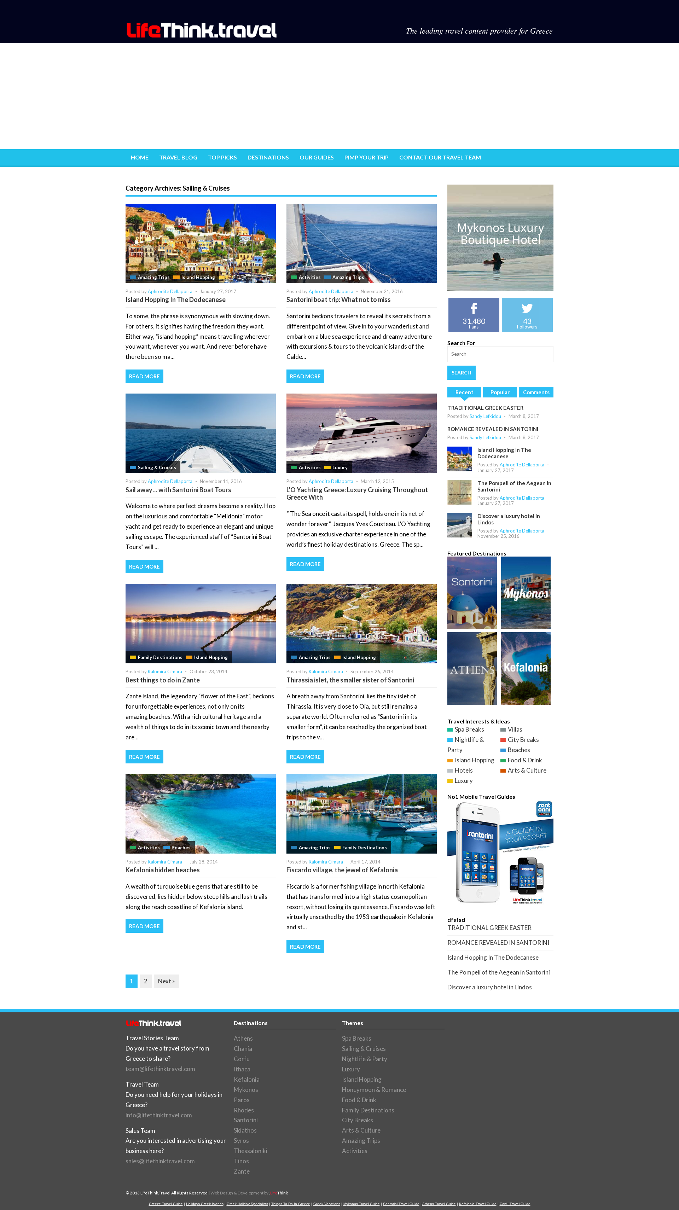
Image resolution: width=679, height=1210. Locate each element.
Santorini (246, 1120)
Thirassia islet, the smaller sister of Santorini (350, 680)
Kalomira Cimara (165, 671)
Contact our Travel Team (440, 157)
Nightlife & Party (364, 1059)
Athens (243, 1038)
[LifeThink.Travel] (202, 35)
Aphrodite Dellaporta (170, 291)
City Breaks (523, 739)
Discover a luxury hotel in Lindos (489, 987)
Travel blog (178, 157)
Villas (515, 729)
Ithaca (242, 1069)
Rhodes (244, 1110)
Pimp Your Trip (366, 157)
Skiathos (245, 1130)
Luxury (340, 467)
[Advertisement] (339, 96)
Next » (166, 981)
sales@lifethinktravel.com (160, 1161)
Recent (464, 392)
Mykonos (246, 1089)
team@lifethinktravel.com (160, 1068)
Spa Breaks (469, 729)
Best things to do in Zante (163, 680)
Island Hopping (198, 277)
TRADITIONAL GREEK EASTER (485, 408)
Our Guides (317, 157)
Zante (242, 1171)
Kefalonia (247, 1079)
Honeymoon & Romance (374, 1089)
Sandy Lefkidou (485, 416)
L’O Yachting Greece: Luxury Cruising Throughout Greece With (357, 493)
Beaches (181, 847)
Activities (310, 277)
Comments (536, 392)
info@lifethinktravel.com (159, 1115)
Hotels (464, 770)
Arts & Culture (527, 770)
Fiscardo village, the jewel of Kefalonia (342, 870)
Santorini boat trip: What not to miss (338, 299)
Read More (144, 376)
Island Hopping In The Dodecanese (176, 299)
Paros (242, 1100)
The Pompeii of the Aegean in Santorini (498, 972)
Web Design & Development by (249, 1193)
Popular (500, 392)
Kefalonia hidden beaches (163, 870)
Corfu (242, 1059)
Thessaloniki (250, 1150)
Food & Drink (525, 760)
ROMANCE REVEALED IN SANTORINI (492, 429)
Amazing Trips (154, 277)
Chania (243, 1048)
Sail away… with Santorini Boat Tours (178, 490)
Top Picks (222, 157)
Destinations (268, 157)
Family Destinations (160, 657)
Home (140, 157)
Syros (241, 1140)
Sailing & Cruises (157, 467)
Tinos (241, 1161)
